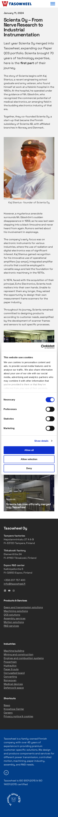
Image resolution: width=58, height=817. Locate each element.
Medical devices (13, 684)
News (7, 705)
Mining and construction (18, 654)
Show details (41, 441)
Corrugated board (14, 673)
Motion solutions (14, 622)
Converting (10, 676)
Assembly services (14, 618)
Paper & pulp (11, 669)
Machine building (14, 650)
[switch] (50, 409)
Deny (29, 468)
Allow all (29, 450)
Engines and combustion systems (24, 658)
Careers (8, 712)
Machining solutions (16, 611)
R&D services (11, 625)
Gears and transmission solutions (23, 607)
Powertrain (10, 661)
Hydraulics (10, 665)
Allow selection (29, 459)
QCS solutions (12, 614)
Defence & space (14, 687)
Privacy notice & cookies (18, 716)
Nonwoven (10, 680)
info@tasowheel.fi (14, 583)
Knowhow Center (14, 709)
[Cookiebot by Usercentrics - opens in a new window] (41, 347)
